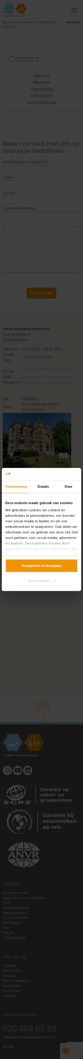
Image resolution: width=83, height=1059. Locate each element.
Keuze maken (39, 581)
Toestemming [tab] (16, 486)
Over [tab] (68, 486)
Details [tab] (43, 486)
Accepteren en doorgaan (41, 566)
